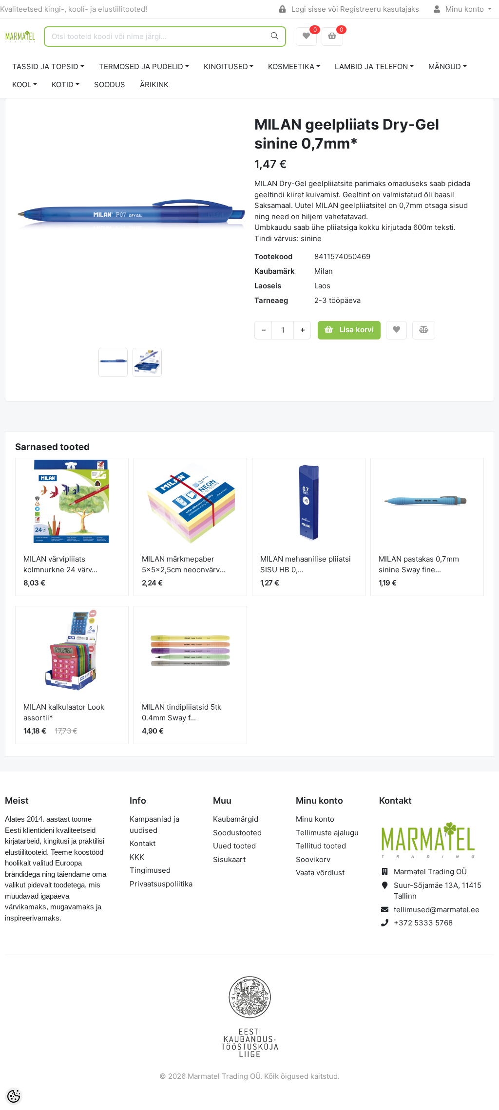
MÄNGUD (444, 66)
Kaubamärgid (235, 819)
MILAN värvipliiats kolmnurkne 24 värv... (60, 564)
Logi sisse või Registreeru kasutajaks (354, 9)
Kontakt (142, 843)
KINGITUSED (226, 66)
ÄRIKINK (154, 84)
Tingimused (150, 870)
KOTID (63, 84)
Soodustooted (237, 832)
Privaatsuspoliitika (161, 883)
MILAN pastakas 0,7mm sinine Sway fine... (419, 564)
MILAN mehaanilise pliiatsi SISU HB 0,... (305, 564)
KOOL (21, 84)
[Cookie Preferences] (13, 1096)
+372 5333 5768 (423, 922)
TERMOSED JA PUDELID (141, 66)
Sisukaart (229, 859)
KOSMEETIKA (291, 66)
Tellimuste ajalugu (327, 832)
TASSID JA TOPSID (45, 66)
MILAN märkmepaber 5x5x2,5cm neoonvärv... (183, 564)
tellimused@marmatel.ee (437, 909)
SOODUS (109, 84)
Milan (323, 271)
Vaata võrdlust (320, 872)
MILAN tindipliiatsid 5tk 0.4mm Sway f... (181, 712)
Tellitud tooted (321, 845)
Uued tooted (234, 845)
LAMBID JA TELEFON (371, 66)
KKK (137, 857)
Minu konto (464, 9)
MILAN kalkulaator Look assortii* (63, 712)
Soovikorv (313, 859)
